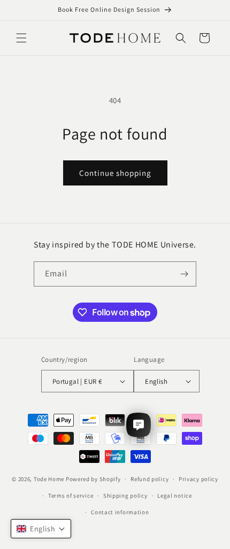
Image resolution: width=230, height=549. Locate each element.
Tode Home (49, 479)
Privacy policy (198, 479)
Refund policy (149, 479)
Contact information (120, 512)
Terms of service (70, 495)
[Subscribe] (184, 274)
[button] (21, 38)
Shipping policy (125, 495)
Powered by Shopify (93, 479)
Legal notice (174, 495)
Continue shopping (115, 173)
